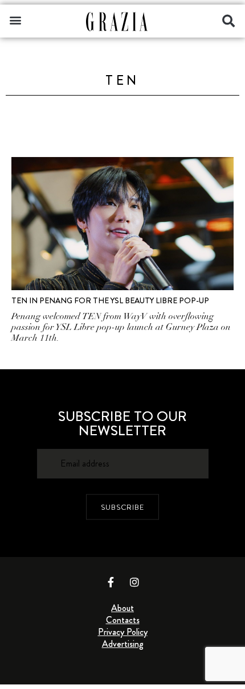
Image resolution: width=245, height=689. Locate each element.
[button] (15, 19)
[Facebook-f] (111, 582)
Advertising (123, 643)
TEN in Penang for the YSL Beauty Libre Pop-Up (110, 300)
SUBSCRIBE (122, 507)
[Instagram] (134, 582)
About (122, 607)
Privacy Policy (123, 631)
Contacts (123, 619)
